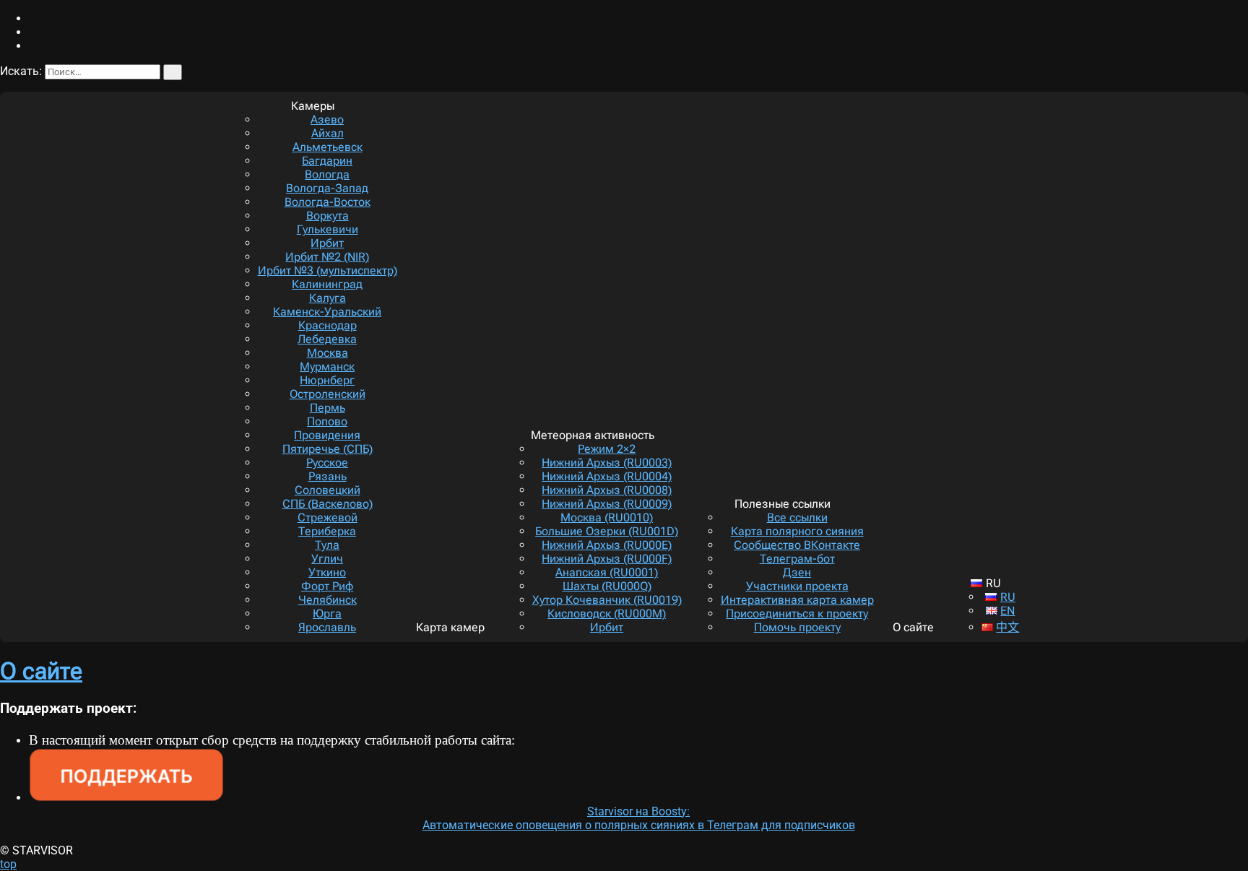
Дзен (797, 572)
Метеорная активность (592, 435)
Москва (327, 353)
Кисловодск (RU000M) (606, 613)
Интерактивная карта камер (797, 600)
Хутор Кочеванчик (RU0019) (607, 600)
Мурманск (327, 366)
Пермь (327, 408)
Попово (327, 421)
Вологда (327, 174)
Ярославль (327, 627)
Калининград (327, 284)
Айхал (327, 133)
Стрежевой (328, 517)
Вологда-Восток (327, 202)
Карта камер (450, 627)
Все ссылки (797, 517)
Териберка (327, 531)
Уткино (327, 572)
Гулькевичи (327, 229)
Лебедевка (327, 339)
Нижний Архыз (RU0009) (607, 504)
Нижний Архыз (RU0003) (607, 462)
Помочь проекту (797, 627)
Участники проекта (797, 586)
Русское (327, 462)
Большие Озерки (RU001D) (606, 531)
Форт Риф (327, 586)
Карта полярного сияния (797, 531)
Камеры (312, 106)
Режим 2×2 (607, 449)
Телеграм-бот (797, 559)
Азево (327, 119)
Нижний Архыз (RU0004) (607, 476)
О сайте (913, 627)
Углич (327, 559)
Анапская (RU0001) (606, 572)
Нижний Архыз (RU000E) (607, 545)
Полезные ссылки (782, 504)
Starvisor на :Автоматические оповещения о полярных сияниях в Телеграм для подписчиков (638, 818)
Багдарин (327, 161)
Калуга (327, 298)
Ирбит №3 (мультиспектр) (327, 270)
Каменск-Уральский (327, 311)
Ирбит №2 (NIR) (327, 257)
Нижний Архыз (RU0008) (607, 490)
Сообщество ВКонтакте (797, 545)
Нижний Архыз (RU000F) (607, 559)
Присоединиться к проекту (797, 613)
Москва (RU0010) (606, 517)
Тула (327, 545)
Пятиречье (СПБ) (327, 449)
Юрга (327, 613)
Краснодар (327, 325)
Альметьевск (327, 147)
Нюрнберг (327, 380)
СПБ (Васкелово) (327, 504)
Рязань (327, 476)
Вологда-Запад (327, 188)
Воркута (327, 215)
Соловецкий (327, 490)
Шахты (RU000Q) (607, 586)
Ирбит (327, 243)
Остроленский (327, 394)
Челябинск (327, 600)
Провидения (327, 435)
